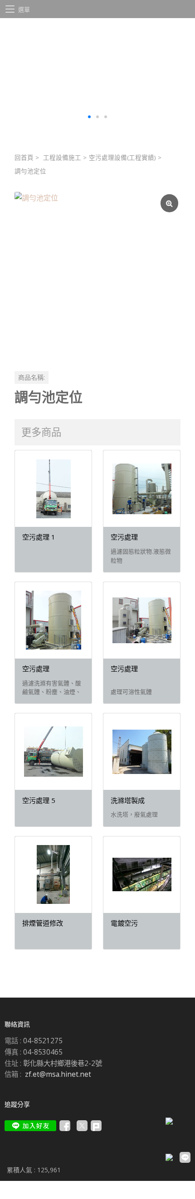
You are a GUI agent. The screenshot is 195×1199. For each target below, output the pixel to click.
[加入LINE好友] (30, 1125)
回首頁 (24, 157)
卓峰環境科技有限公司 (97, 38)
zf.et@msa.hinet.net (58, 1074)
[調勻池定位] (97, 275)
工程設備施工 (62, 157)
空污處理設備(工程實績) (122, 157)
